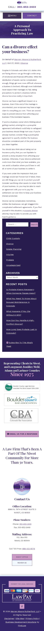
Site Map (20, 618)
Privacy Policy (32, 618)
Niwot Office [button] (22, 557)
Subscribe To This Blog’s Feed (19, 344)
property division (31, 211)
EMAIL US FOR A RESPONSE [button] (23, 434)
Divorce (24, 63)
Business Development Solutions (21, 622)
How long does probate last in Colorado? (21, 331)
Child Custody (13, 238)
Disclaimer (9, 618)
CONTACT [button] (32, 15)
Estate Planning (14, 249)
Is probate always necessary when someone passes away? (21, 291)
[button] (12, 16)
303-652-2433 (26, 6)
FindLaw (22, 625)
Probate (10, 260)
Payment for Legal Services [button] (22, 584)
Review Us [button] (22, 563)
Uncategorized (13, 265)
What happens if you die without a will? (18, 313)
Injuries (10, 254)
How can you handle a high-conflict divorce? (20, 322)
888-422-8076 (28, 549)
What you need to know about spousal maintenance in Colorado (21, 302)
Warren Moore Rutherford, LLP (25, 611)
